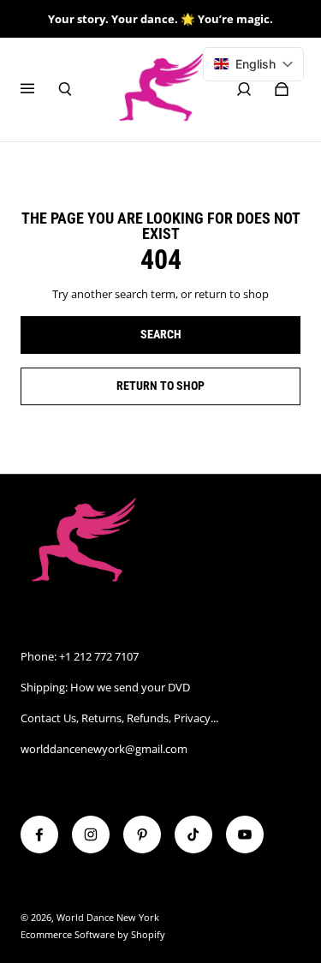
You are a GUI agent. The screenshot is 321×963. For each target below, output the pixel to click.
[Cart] (281, 89)
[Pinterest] (142, 834)
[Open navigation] (39, 89)
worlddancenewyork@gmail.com (104, 749)
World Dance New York (107, 918)
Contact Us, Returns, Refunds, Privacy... (119, 718)
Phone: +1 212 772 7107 (80, 656)
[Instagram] (91, 834)
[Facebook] (39, 834)
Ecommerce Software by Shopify (93, 935)
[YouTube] (245, 834)
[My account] (244, 89)
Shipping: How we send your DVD (105, 687)
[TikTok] (193, 834)
